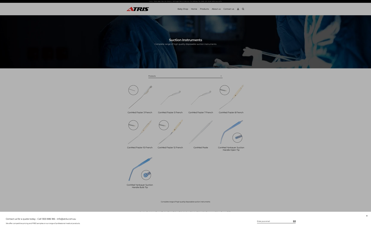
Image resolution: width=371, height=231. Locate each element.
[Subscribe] (294, 221)
